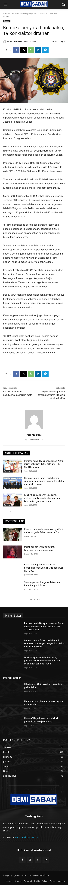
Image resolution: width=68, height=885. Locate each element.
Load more (33, 599)
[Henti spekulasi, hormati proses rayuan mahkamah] (12, 706)
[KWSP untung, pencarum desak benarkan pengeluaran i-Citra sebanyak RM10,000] (12, 569)
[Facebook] (16, 50)
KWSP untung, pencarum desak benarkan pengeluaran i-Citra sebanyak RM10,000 (43, 567)
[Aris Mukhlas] (5, 41)
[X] (23, 50)
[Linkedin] (38, 50)
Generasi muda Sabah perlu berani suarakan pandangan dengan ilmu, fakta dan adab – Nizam (44, 481)
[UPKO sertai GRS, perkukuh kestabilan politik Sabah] (12, 689)
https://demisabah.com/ (34, 439)
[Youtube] (46, 860)
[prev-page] (5, 512)
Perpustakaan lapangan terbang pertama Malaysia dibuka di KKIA (51, 395)
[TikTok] (38, 860)
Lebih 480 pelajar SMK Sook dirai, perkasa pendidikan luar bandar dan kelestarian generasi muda (42, 498)
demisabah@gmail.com (27, 837)
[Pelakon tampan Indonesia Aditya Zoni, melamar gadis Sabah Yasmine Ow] (12, 534)
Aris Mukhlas (16, 41)
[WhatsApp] (31, 50)
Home (6, 13)
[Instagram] (30, 860)
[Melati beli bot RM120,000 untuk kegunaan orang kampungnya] (12, 552)
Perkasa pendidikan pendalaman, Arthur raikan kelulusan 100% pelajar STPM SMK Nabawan (44, 464)
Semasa (14, 13)
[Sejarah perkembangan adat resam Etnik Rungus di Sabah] (12, 587)
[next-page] (10, 512)
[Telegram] (45, 50)
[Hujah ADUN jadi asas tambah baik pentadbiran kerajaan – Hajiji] (12, 723)
